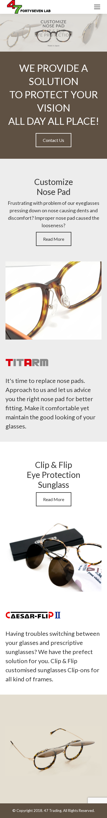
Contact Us (53, 140)
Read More (53, 239)
